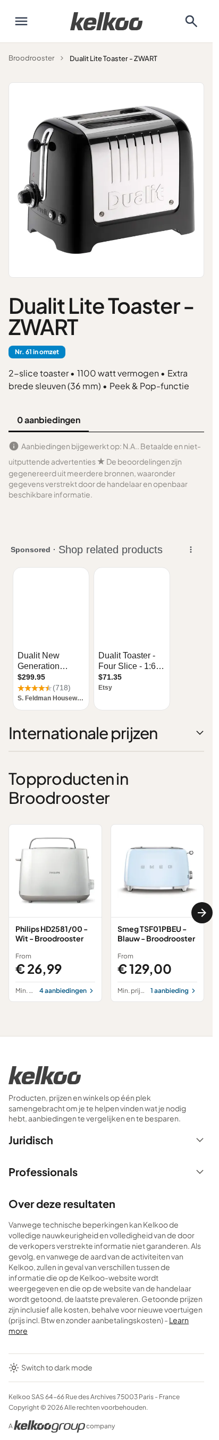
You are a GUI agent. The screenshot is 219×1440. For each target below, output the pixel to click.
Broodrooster (31, 58)
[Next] (202, 912)
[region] (106, 913)
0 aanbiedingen (48, 419)
